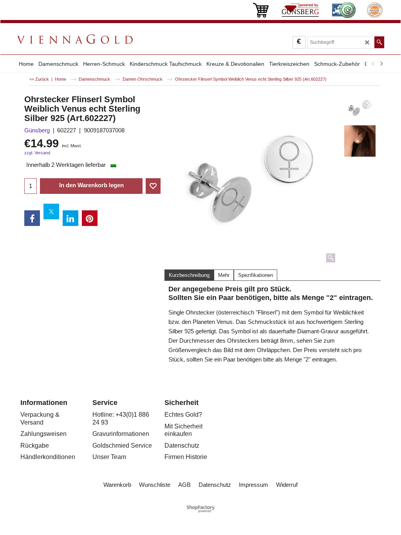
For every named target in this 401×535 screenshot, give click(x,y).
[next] (381, 63)
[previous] (373, 63)
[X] (51, 211)
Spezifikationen (255, 275)
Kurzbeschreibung (189, 275)
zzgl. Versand (37, 152)
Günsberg (37, 130)
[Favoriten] (153, 186)
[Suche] (379, 42)
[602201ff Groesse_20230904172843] (360, 141)
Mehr (223, 275)
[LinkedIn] (70, 218)
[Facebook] (32, 218)
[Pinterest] (90, 218)
